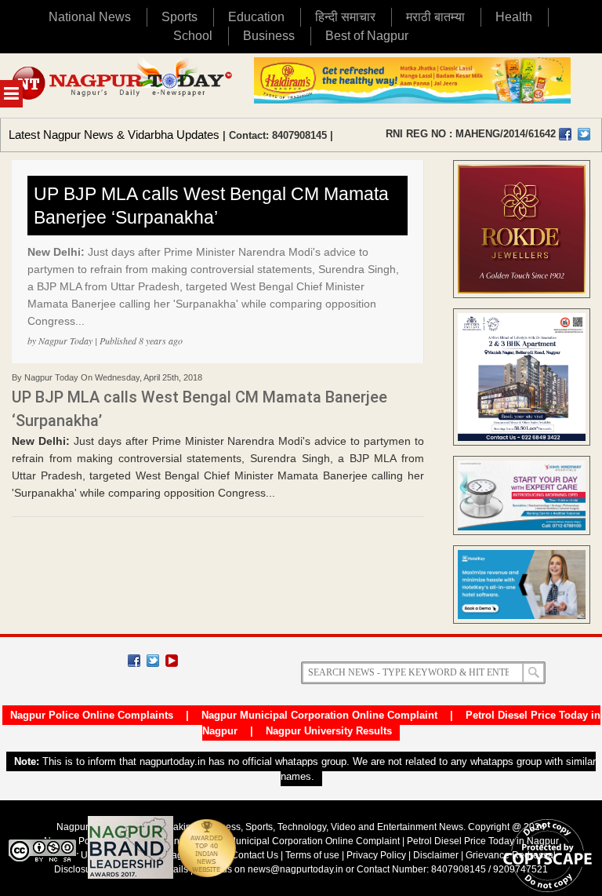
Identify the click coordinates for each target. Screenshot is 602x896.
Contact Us (254, 855)
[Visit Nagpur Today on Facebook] (565, 134)
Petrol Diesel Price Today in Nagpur (483, 841)
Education (256, 17)
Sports (179, 17)
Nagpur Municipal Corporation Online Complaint (319, 715)
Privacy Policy (376, 855)
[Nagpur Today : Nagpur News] (123, 85)
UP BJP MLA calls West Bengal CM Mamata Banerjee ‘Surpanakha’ (211, 206)
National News (90, 17)
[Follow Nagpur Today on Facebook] (134, 660)
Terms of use (312, 855)
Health (513, 17)
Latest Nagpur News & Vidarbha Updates (114, 134)
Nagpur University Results (329, 731)
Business (269, 35)
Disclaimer (437, 855)
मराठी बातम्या (435, 17)
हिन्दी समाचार (345, 17)
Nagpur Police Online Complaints (91, 715)
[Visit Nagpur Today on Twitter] (584, 134)
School (192, 35)
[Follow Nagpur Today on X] (153, 660)
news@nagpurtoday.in (295, 869)
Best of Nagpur (366, 35)
